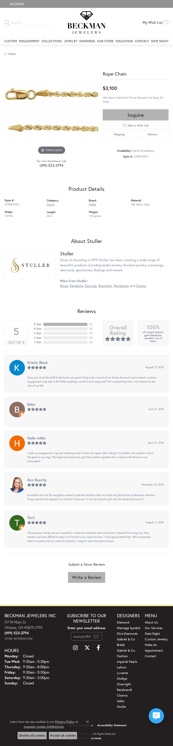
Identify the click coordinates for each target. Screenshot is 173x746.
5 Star (37, 324)
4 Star (37, 328)
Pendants (76, 286)
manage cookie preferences (44, 726)
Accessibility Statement (112, 725)
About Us (151, 622)
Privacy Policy (65, 722)
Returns (152, 134)
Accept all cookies (63, 735)
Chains (12, 54)
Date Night (159, 41)
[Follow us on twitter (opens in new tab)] (87, 647)
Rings (64, 286)
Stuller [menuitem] (121, 706)
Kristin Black (37, 362)
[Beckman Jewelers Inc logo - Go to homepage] (86, 22)
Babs (31, 404)
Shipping (119, 134)
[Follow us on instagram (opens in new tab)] (75, 647)
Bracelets (105, 286)
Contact (142, 41)
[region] (51, 109)
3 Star (37, 333)
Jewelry (70, 41)
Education (124, 41)
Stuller (92, 204)
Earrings (91, 286)
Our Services (154, 628)
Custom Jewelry (156, 639)
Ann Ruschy (37, 479)
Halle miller (36, 438)
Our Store (105, 41)
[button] (16, 4)
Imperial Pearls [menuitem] (127, 661)
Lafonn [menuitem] (122, 667)
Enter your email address (86, 628)
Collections (51, 41)
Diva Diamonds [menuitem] (127, 633)
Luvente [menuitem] (122, 673)
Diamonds (87, 41)
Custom (11, 41)
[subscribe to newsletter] (96, 636)
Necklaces (121, 286)
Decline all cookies (32, 735)
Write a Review (86, 577)
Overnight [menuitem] (124, 684)
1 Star (37, 342)
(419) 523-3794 (51, 165)
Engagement (29, 41)
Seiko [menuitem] (120, 701)
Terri (31, 517)
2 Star (37, 337)
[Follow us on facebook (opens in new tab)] (98, 647)
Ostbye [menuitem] (122, 678)
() (91, 324)
